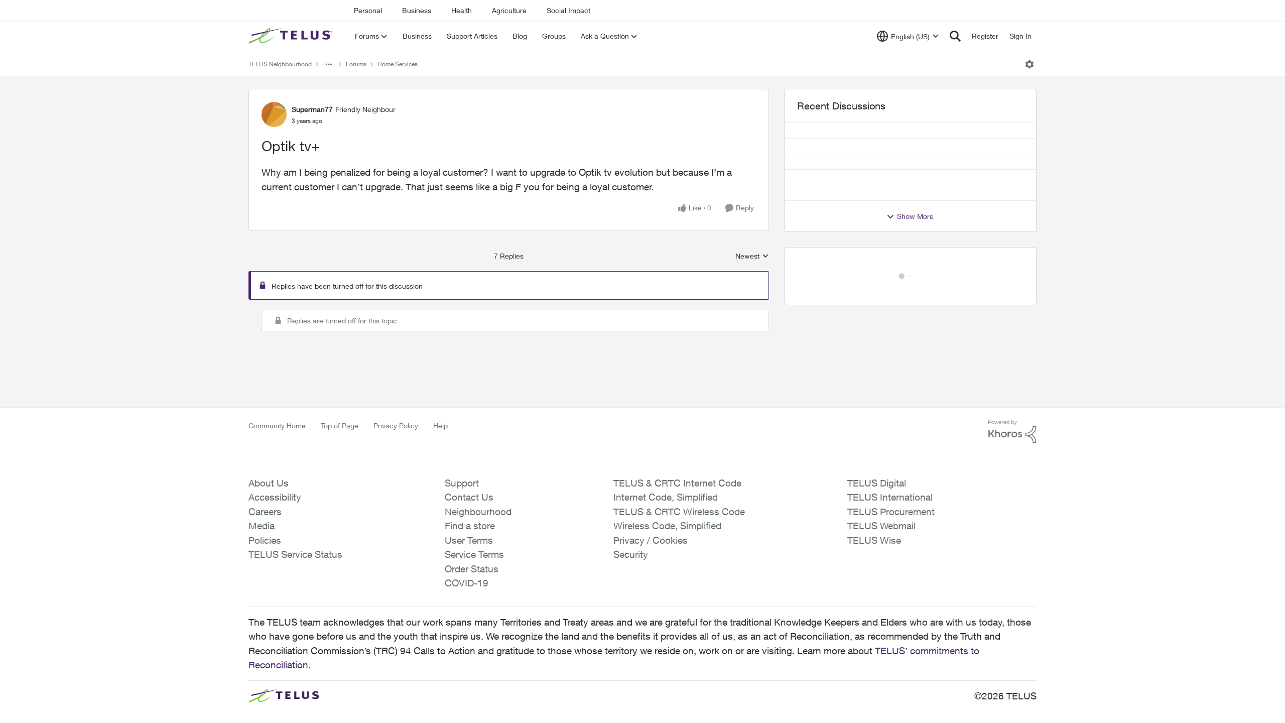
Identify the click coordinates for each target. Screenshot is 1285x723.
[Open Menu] (1029, 64)
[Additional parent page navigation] (329, 64)
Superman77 (312, 109)
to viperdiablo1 (441, 553)
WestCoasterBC (324, 668)
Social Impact (568, 10)
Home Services (397, 64)
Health (461, 10)
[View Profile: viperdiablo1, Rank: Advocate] (284, 331)
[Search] (955, 36)
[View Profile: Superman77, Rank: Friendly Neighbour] (274, 114)
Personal (368, 10)
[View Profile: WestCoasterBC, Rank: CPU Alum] (284, 673)
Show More (915, 216)
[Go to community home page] (291, 36)
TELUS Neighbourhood (280, 64)
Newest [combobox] (752, 256)
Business (416, 10)
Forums (356, 64)
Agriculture (509, 10)
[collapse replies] (252, 324)
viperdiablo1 (318, 325)
